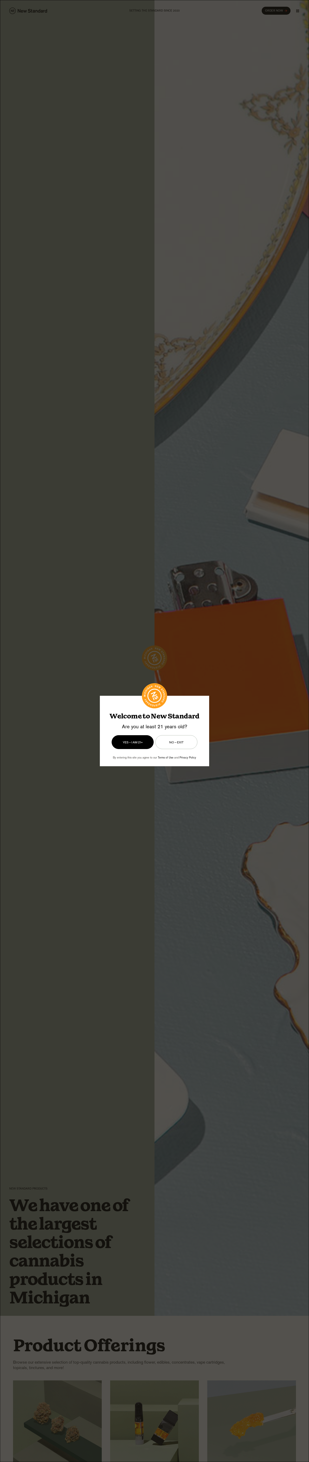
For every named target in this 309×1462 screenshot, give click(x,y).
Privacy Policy (188, 757)
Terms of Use (165, 757)
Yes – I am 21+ (133, 742)
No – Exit (176, 742)
